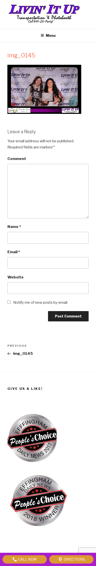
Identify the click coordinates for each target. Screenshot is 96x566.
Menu (51, 35)
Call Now (27, 559)
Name (14, 226)
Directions (74, 559)
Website (15, 277)
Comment (16, 159)
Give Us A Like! (25, 389)
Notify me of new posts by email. (40, 302)
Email (13, 252)
